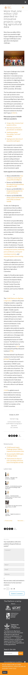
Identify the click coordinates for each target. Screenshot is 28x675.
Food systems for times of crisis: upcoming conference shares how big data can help (15, 460)
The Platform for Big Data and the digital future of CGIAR (13, 506)
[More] (17, 436)
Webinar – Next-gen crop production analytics (11, 478)
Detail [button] (14, 668)
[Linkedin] (14, 436)
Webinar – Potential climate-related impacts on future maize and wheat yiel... (13, 497)
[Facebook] (9, 436)
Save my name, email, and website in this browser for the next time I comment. (14, 583)
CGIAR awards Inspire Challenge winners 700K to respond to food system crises (15, 449)
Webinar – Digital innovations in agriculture (12, 515)
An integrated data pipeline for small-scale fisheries (15, 191)
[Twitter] (12, 436)
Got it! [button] (4, 672)
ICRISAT (14, 113)
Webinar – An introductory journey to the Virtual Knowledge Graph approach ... (13, 487)
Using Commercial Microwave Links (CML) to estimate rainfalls (15, 199)
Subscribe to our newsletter (12, 659)
